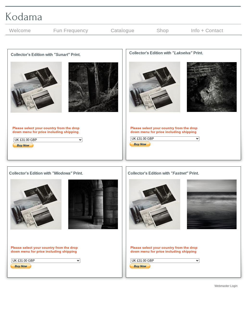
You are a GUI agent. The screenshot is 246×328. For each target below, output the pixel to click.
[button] (36, 96)
